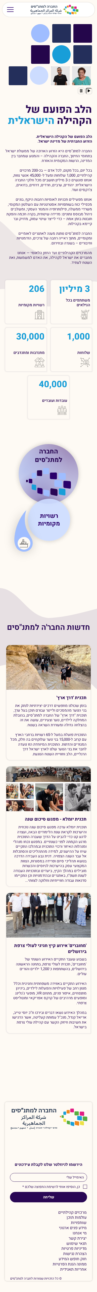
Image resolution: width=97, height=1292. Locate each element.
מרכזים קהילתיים (72, 1212)
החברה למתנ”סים (34, 1110)
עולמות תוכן (77, 1217)
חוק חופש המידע (73, 1259)
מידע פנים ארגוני (73, 1228)
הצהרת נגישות (75, 1253)
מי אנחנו (80, 1233)
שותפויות (79, 1222)
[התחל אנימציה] (89, 91)
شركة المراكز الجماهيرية (46, 11)
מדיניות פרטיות (74, 1248)
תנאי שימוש (76, 1243)
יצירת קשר (78, 1238)
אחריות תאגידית (73, 1269)
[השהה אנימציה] (81, 91)
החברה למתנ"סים (48, 455)
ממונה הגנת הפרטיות (70, 1264)
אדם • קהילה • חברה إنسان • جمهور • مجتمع (46, 13)
